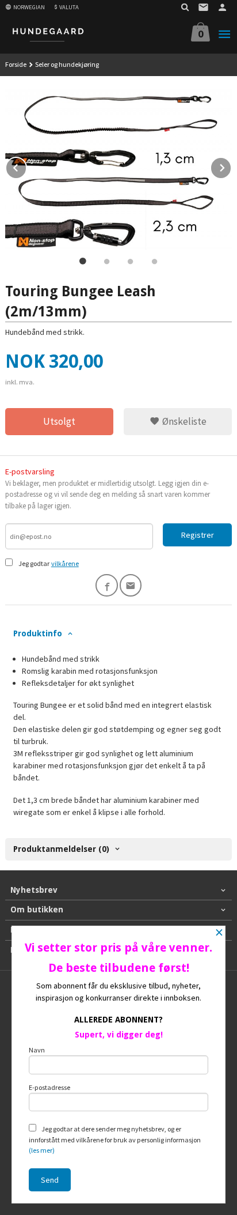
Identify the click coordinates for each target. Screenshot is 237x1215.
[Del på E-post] (131, 585)
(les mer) (42, 1150)
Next (231, 166)
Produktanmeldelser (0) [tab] (61, 849)
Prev (26, 166)
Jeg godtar (33, 563)
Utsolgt (59, 421)
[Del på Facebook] (106, 585)
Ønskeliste (183, 421)
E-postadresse (49, 1087)
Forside (15, 64)
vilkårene (65, 563)
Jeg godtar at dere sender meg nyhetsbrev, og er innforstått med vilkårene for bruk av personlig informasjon (115, 1139)
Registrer (197, 535)
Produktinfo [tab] (37, 633)
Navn (37, 1050)
